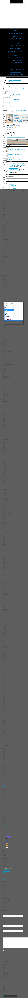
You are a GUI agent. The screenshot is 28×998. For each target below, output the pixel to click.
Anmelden (11, 184)
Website (5, 929)
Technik (13, 78)
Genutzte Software (17, 38)
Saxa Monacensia (15, 48)
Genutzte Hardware (17, 36)
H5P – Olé (17, 43)
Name (4, 914)
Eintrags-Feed (12, 185)
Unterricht (19, 78)
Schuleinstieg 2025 (13, 168)
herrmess (6, 869)
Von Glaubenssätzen (17, 159)
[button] (9, 836)
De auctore (11, 81)
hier (4, 786)
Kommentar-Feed (13, 186)
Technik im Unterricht (15, 33)
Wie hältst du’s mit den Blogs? (16, 163)
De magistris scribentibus (15, 80)
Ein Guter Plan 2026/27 (22, 149)
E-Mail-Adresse (5, 921)
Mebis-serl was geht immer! (17, 45)
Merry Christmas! (13, 169)
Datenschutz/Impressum (15, 51)
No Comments (5, 102)
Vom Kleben (16, 151)
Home (15, 30)
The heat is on (15, 157)
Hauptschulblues (12, 149)
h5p (3, 868)
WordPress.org (12, 188)
